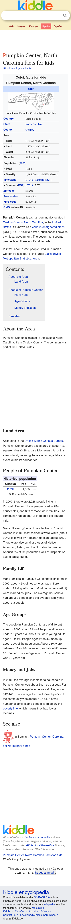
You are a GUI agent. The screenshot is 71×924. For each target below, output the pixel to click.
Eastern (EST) (43, 179)
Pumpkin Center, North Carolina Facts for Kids (32, 855)
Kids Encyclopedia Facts (17, 68)
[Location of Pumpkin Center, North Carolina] (31, 101)
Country (8, 118)
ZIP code (9, 190)
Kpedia (46, 26)
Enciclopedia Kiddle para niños (38, 915)
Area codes (10, 196)
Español (58, 26)
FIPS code (9, 201)
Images (21, 26)
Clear (57, 15)
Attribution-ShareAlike (40, 845)
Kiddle (6, 911)
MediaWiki (38, 908)
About (32, 911)
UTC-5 (29, 179)
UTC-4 (29, 185)
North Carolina (33, 124)
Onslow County (13, 222)
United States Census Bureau (44, 441)
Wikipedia (49, 904)
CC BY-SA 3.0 (42, 897)
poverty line (10, 708)
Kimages (33, 26)
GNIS (6, 207)
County (8, 129)
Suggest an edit (45, 872)
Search (64, 15)
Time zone (9, 179)
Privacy (44, 911)
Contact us (9, 915)
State (6, 124)
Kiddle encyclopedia (37, 837)
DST (20, 185)
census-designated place (48, 227)
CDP (31, 89)
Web (11, 26)
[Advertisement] (35, 40)
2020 (22, 163)
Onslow (29, 129)
